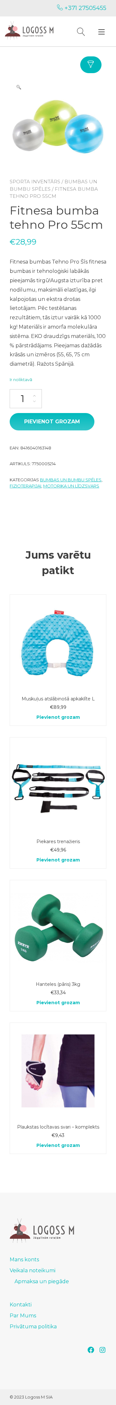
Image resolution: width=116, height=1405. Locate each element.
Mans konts (24, 1259)
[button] (19, 87)
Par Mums (23, 1316)
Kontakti (21, 1305)
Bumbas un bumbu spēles (71, 479)
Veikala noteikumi (32, 1270)
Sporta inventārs (35, 181)
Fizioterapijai (25, 485)
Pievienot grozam (52, 422)
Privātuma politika (33, 1326)
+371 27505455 (84, 8)
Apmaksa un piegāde (42, 1281)
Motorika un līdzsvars (71, 485)
